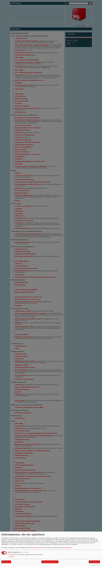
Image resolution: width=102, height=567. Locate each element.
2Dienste (10, 556)
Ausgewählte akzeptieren (50, 562)
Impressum (68, 547)
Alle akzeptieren (94, 562)
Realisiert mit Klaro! (95, 565)
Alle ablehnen (6, 562)
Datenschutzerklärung (37, 547)
